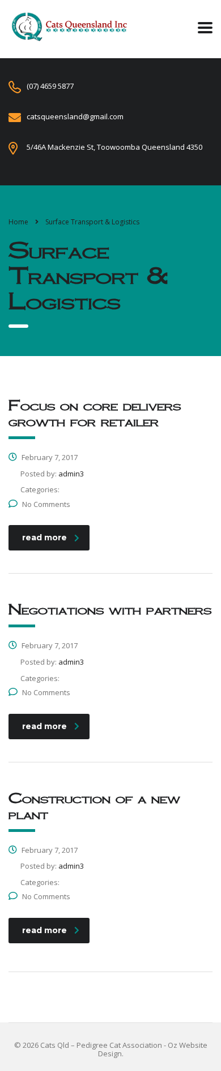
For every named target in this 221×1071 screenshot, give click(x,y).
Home (18, 222)
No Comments (46, 504)
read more (44, 537)
